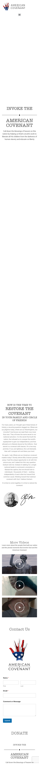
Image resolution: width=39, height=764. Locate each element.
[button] (19, 14)
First (4, 686)
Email (5, 691)
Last (21, 686)
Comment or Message (12, 701)
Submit (7, 721)
